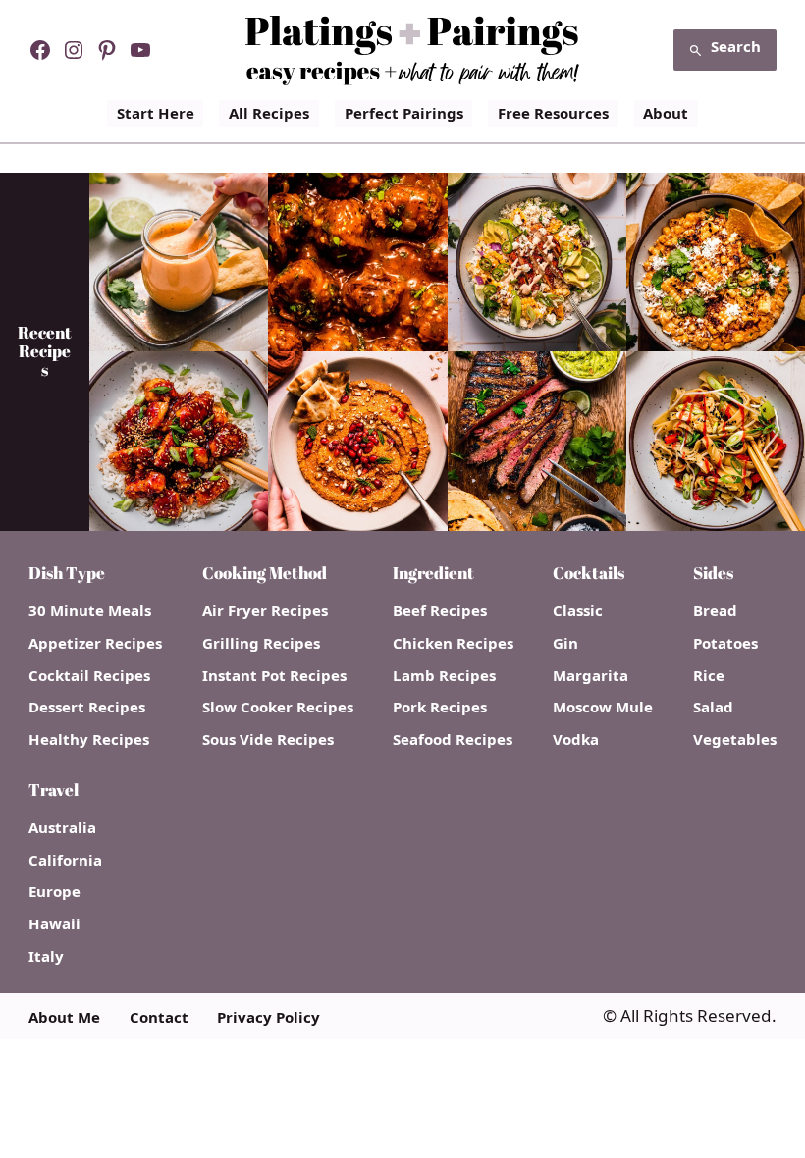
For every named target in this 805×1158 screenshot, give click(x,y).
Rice (708, 675)
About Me (64, 1017)
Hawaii (54, 924)
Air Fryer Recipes (265, 611)
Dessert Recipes (86, 707)
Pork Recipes (440, 707)
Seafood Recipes (452, 739)
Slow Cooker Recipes (277, 707)
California (65, 860)
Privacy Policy (268, 1017)
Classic (578, 611)
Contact (159, 1017)
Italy (46, 956)
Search (736, 46)
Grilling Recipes (261, 643)
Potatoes (725, 643)
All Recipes (269, 113)
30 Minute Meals (89, 611)
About (665, 113)
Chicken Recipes (453, 643)
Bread (715, 611)
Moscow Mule (603, 707)
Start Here (155, 113)
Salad (713, 707)
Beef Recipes (440, 611)
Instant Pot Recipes (274, 675)
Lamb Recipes (444, 675)
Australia (62, 827)
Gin (565, 643)
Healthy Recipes (88, 739)
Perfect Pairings (404, 113)
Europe (54, 891)
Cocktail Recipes (89, 675)
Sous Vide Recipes (268, 739)
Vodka (576, 739)
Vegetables (735, 739)
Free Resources (553, 113)
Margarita (590, 675)
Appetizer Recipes (95, 643)
